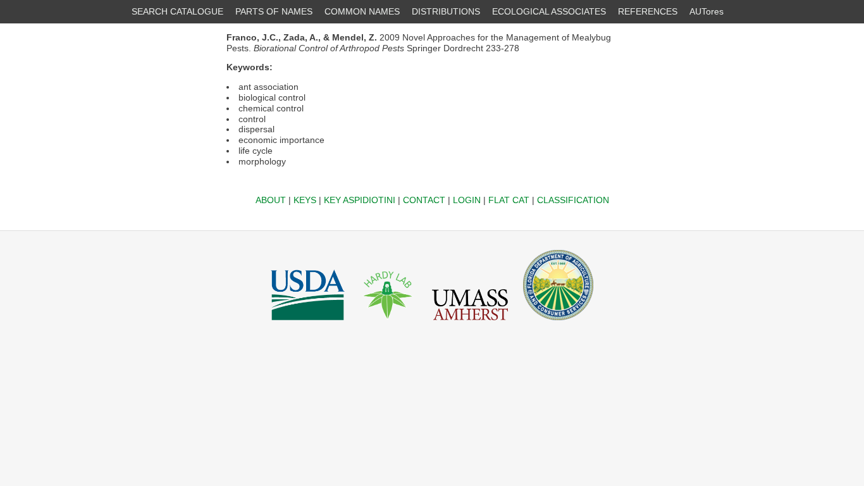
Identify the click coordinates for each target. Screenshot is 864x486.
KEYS (304, 200)
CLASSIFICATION (573, 200)
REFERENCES (647, 11)
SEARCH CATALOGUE (177, 11)
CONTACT (424, 200)
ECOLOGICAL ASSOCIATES (549, 11)
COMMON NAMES (362, 11)
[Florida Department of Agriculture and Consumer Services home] (558, 323)
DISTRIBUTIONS (446, 11)
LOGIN (467, 200)
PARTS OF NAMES (273, 11)
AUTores (706, 11)
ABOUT (271, 200)
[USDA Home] (307, 323)
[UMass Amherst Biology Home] (470, 323)
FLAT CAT (508, 200)
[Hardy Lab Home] (388, 323)
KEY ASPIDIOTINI (359, 200)
